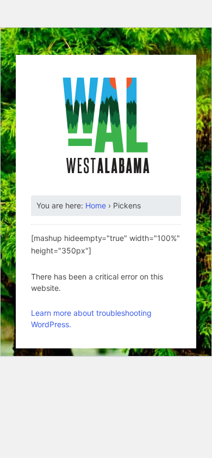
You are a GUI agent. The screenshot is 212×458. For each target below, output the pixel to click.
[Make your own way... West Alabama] (106, 125)
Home (95, 205)
